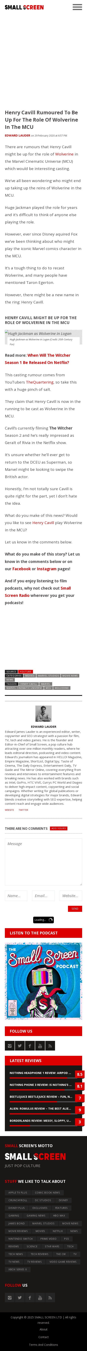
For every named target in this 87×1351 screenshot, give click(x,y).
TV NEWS (14, 1261)
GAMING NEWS (36, 1215)
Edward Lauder (17, 135)
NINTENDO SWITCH (20, 1239)
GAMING (13, 1215)
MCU (48, 687)
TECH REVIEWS (40, 1254)
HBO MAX (59, 1215)
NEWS (9, 679)
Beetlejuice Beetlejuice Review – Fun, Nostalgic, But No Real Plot (43, 1097)
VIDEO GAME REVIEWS (63, 1261)
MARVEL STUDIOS (48, 675)
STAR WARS (52, 1246)
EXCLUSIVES (40, 1208)
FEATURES (61, 1208)
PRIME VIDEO (48, 1239)
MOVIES (29, 675)
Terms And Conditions (43, 1345)
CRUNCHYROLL (17, 1200)
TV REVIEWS (34, 1261)
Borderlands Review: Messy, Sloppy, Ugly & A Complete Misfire (43, 1121)
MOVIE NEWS (70, 675)
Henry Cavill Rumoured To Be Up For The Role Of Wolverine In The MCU (41, 119)
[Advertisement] (43, 58)
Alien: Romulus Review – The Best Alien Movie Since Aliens (43, 1108)
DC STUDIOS (43, 1200)
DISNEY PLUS (16, 1208)
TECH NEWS (15, 1254)
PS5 (66, 1239)
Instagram (47, 568)
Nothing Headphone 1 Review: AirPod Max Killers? (43, 1073)
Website (9, 810)
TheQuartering (39, 382)
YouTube (25, 671)
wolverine (62, 687)
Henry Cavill (43, 522)
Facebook (21, 568)
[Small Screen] (24, 7)
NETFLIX (58, 1231)
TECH (70, 1246)
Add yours (59, 828)
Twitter (23, 810)
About (44, 1329)
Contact (43, 1337)
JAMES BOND (16, 1223)
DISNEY (63, 1200)
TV (75, 1254)
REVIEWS (13, 1246)
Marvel (46, 683)
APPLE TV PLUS (17, 1192)
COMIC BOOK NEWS (47, 1192)
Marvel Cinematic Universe (24, 687)
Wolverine (64, 154)
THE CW (61, 1254)
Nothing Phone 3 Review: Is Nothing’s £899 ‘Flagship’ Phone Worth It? (43, 1085)
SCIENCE (32, 1246)
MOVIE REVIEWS (18, 1231)
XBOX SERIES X (17, 1269)
